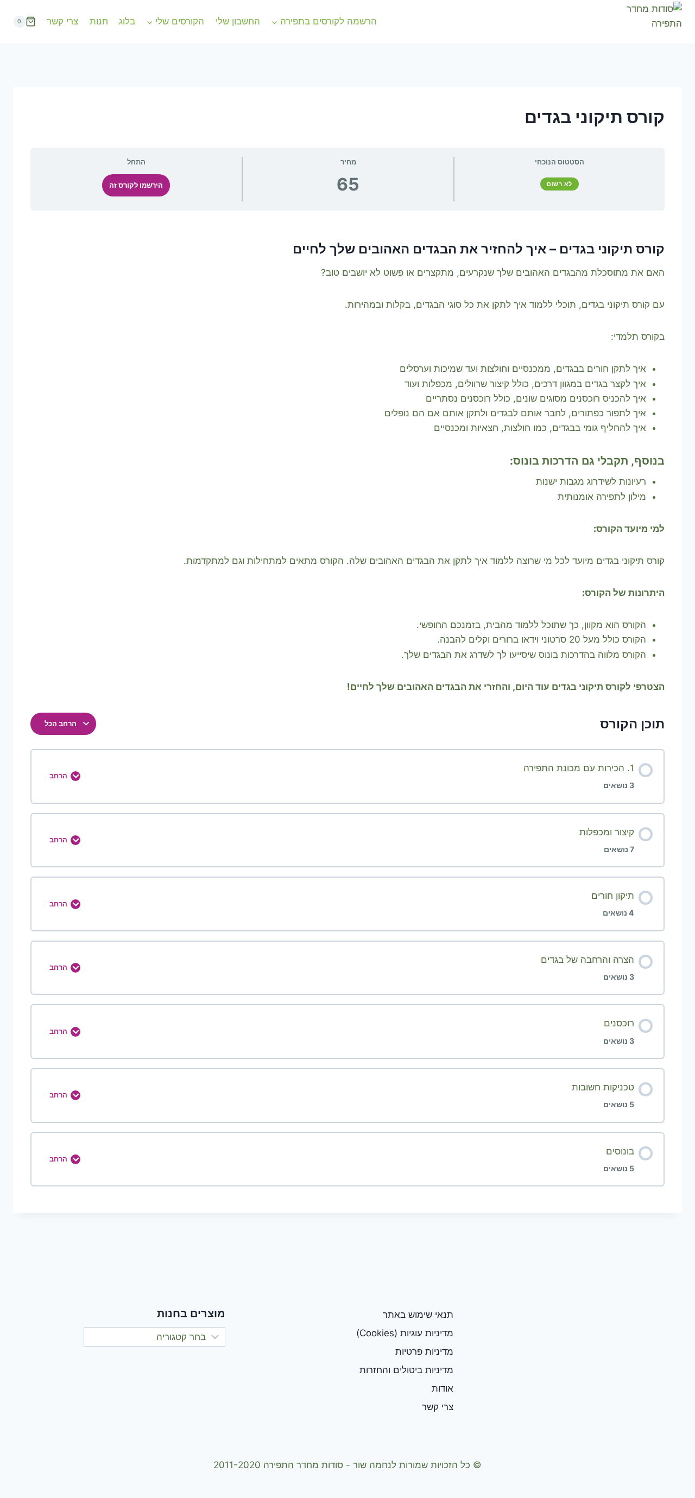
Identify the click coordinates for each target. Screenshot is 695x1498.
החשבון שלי (238, 21)
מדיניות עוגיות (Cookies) (404, 1333)
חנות (99, 21)
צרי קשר (62, 21)
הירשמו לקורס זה (136, 185)
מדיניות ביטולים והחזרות (406, 1369)
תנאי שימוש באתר (418, 1314)
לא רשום (559, 184)
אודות (442, 1388)
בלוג (127, 21)
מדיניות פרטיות (424, 1351)
